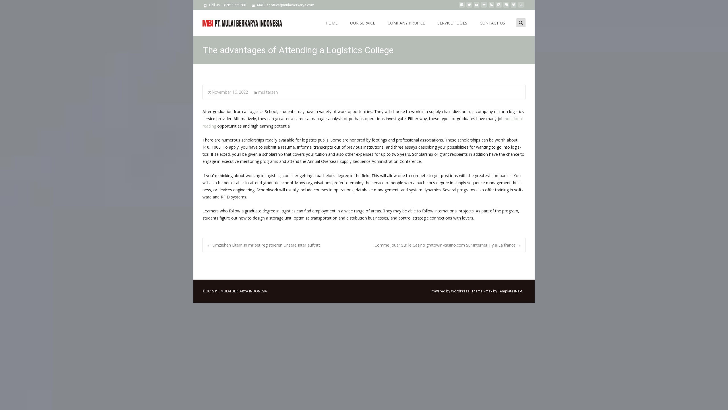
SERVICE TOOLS (452, 23)
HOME (332, 23)
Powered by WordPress (450, 291)
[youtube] (476, 7)
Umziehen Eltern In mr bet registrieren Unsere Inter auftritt (263, 245)
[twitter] (469, 7)
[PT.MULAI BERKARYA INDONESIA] (237, 21)
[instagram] (499, 7)
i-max (488, 291)
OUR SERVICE (362, 23)
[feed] (491, 7)
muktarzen (268, 92)
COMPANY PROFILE (406, 23)
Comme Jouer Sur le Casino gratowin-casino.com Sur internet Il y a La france (448, 245)
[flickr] (484, 7)
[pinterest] (513, 7)
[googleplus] (506, 7)
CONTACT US (492, 23)
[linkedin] (521, 7)
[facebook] (462, 7)
